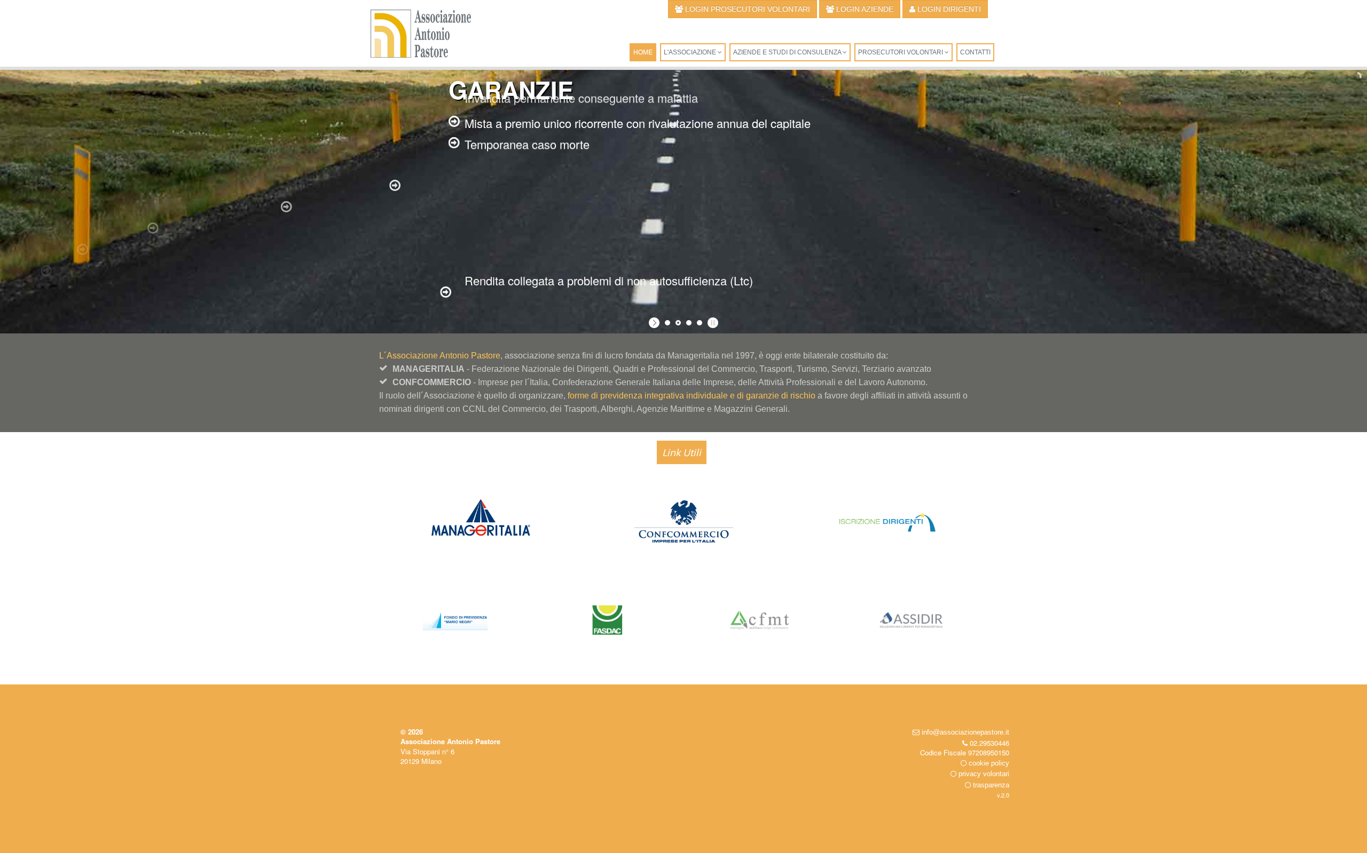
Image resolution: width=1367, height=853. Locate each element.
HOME (643, 52)
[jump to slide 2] (678, 322)
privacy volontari (982, 774)
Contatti (975, 52)
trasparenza (990, 785)
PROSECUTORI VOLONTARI (901, 52)
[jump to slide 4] (699, 322)
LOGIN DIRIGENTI (948, 9)
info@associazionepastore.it (964, 732)
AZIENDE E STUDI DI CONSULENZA (788, 52)
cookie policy (988, 763)
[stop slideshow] (711, 322)
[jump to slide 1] (667, 322)
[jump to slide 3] (689, 322)
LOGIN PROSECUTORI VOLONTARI (746, 9)
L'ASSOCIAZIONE (691, 52)
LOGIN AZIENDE (863, 9)
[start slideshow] (655, 322)
